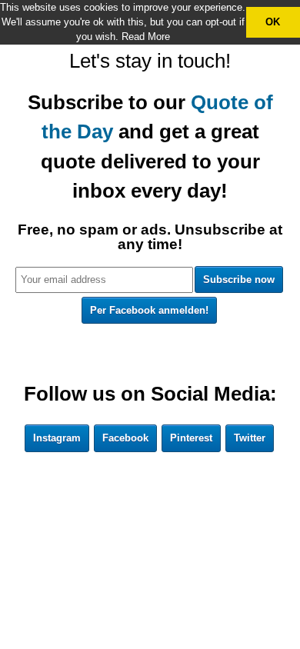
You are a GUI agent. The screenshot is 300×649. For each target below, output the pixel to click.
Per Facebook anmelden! (149, 310)
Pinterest (191, 438)
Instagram (57, 438)
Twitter (249, 438)
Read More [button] (146, 36)
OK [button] (272, 22)
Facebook (125, 438)
